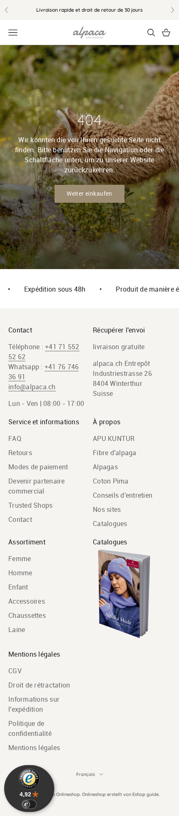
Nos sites (107, 509)
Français (85, 774)
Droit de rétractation (39, 685)
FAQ (14, 438)
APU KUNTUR (114, 438)
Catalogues (110, 523)
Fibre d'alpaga (115, 452)
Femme (19, 558)
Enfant (18, 587)
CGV (15, 670)
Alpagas (105, 466)
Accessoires (26, 601)
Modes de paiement (38, 466)
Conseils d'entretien (122, 495)
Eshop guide (145, 794)
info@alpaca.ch (32, 386)
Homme (20, 572)
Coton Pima (111, 481)
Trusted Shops (30, 505)
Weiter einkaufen (89, 193)
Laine (16, 629)
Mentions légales (34, 747)
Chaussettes (27, 615)
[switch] (29, 804)
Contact (20, 519)
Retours (20, 452)
